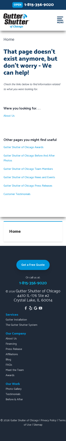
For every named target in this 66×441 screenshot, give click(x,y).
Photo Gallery (13, 389)
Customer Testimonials (17, 194)
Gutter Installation (16, 319)
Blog (8, 359)
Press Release (14, 349)
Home (15, 231)
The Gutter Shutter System (21, 325)
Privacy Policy (48, 420)
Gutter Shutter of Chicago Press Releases (28, 185)
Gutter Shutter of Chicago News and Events (29, 177)
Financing (11, 344)
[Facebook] (26, 308)
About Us (9, 115)
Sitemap (37, 425)
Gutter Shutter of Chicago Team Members (28, 169)
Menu (60, 22)
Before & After (14, 399)
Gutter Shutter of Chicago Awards (23, 147)
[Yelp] (31, 308)
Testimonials (13, 394)
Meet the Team (15, 370)
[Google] (35, 308)
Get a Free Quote (33, 264)
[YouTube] (40, 308)
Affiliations (12, 354)
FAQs (9, 364)
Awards (10, 375)
